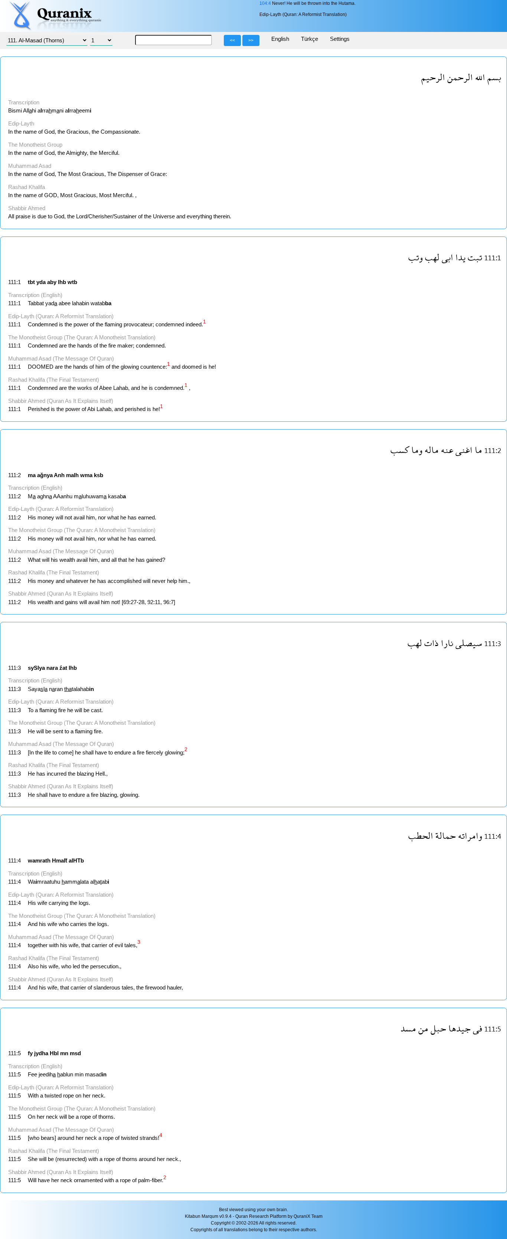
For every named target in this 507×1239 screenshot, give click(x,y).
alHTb (76, 860)
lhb (62, 282)
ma (32, 475)
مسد (408, 1028)
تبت (475, 257)
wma (86, 475)
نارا (447, 642)
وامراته (470, 835)
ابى (447, 257)
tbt (31, 282)
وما (416, 449)
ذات (431, 642)
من (423, 1028)
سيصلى (468, 642)
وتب (415, 257)
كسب (399, 449)
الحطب (420, 835)
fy (30, 1053)
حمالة (445, 835)
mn (64, 1053)
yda (41, 282)
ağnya (45, 475)
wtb (72, 282)
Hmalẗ (59, 860)
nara (52, 668)
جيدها (459, 1028)
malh (72, 475)
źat (63, 668)
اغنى (463, 449)
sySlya (36, 668)
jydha (41, 1053)
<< (232, 40)
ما (478, 449)
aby (51, 282)
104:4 (265, 3)
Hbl (54, 1053)
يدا (460, 257)
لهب (432, 257)
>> (251, 40)
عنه (447, 449)
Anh (59, 475)
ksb (98, 475)
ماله (432, 449)
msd (75, 1053)
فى (477, 1028)
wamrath (39, 860)
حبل (438, 1028)
